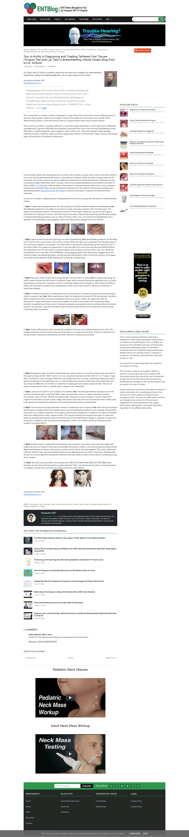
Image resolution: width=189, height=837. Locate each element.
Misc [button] (108, 19)
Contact (29, 823)
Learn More (135, 834)
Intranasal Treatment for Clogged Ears (142, 131)
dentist (63, 504)
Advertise (65, 812)
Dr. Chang (40, 185)
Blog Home (45, 19)
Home (70, 658)
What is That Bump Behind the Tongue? (143, 120)
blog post (47, 504)
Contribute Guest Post (70, 801)
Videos (57, 19)
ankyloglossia (34, 504)
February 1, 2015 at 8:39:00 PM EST (43, 641)
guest (82, 504)
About (28, 806)
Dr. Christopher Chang (49, 516)
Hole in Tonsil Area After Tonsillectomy (142, 174)
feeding (76, 504)
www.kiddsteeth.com (32, 83)
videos (62, 190)
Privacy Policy (136, 806)
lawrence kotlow (103, 504)
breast (53, 504)
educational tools (48, 190)
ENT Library (70, 19)
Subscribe (83, 19)
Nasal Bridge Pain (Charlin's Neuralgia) (142, 195)
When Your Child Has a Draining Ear (141, 163)
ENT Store (97, 19)
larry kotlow (93, 504)
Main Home (31, 19)
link (44, 107)
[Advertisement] (70, 155)
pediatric (27, 506)
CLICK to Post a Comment (34, 651)
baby (41, 504)
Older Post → (111, 658)
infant (86, 504)
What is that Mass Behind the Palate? (142, 152)
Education (30, 817)
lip (110, 504)
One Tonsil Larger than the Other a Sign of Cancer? (146, 185)
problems (33, 506)
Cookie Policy (136, 801)
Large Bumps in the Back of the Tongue (142, 109)
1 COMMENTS (51, 66)
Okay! (145, 834)
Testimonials (101, 806)
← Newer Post (30, 658)
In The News (101, 801)
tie (38, 506)
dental (58, 504)
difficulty (70, 504)
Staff (28, 812)
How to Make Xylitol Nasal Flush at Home (143, 206)
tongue (42, 506)
